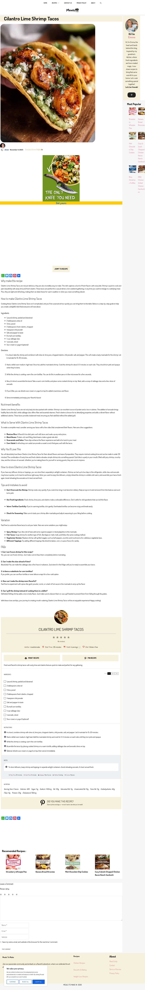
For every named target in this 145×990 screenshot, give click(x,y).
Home (45, 3)
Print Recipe (33, 658)
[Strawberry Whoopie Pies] (13, 862)
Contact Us (68, 3)
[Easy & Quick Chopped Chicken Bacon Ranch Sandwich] (102, 862)
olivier (7, 150)
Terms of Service (115, 969)
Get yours (61, 203)
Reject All (25, 982)
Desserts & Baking (80, 969)
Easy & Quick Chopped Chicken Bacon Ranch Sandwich (141, 152)
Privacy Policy (81, 3)
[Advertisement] (60, 236)
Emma (131, 37)
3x (116, 673)
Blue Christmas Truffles (132, 180)
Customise (13, 982)
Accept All (38, 982)
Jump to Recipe (61, 269)
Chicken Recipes (79, 963)
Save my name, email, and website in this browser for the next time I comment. (30, 942)
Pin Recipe (91, 658)
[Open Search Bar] (101, 3)
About (93, 3)
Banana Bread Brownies (45, 871)
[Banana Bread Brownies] (43, 862)
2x (112, 673)
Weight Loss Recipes (80, 976)
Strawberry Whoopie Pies (16, 871)
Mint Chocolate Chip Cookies (76, 871)
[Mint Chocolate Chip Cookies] (72, 862)
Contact (112, 965)
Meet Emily (113, 961)
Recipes (54, 3)
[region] (25, 975)
